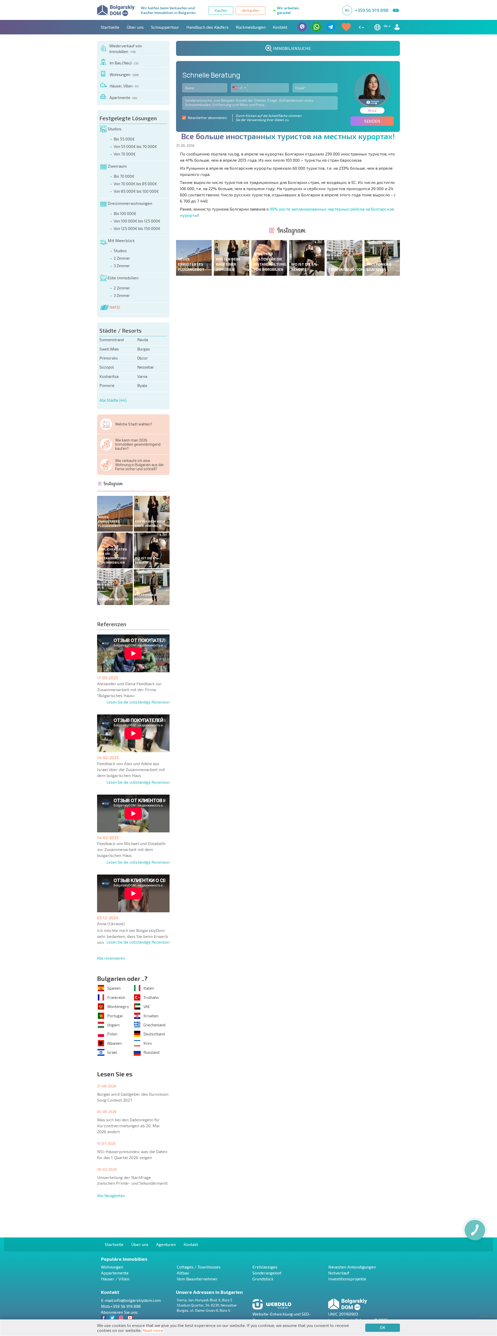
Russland (151, 1052)
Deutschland (154, 1034)
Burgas (143, 349)
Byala (142, 385)
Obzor (142, 358)
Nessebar (145, 367)
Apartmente (123, 97)
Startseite (110, 27)
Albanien (114, 1043)
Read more (153, 1330)
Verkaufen (250, 10)
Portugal (115, 1015)
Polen (112, 1034)
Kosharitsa (109, 376)
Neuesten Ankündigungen (352, 1266)
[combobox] (239, 87)
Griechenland (154, 1024)
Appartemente (115, 1272)
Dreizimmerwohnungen (130, 203)
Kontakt (280, 27)
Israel (112, 1052)
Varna (142, 376)
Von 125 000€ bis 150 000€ (137, 228)
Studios (114, 128)
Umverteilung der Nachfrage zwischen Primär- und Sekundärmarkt (132, 1180)
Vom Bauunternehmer (197, 1278)
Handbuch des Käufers (207, 27)
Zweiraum (117, 165)
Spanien (114, 988)
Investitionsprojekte (347, 1278)
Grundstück (262, 1278)
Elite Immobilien (122, 277)
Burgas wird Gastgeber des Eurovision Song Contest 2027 (133, 1097)
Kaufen (221, 10)
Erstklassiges (264, 1266)
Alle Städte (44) (113, 400)
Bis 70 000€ (124, 176)
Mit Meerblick (121, 240)
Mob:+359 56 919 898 (121, 1306)
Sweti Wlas (109, 349)
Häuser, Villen (123, 86)
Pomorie (106, 385)
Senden (372, 120)
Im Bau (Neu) (123, 63)
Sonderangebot (266, 1272)
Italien (148, 988)
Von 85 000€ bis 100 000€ (136, 191)
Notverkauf (338, 1272)
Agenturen (166, 1244)
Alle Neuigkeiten (111, 1195)
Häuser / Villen (115, 1278)
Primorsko (108, 358)
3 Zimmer (122, 265)
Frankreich (116, 997)
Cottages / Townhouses (199, 1266)
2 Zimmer (122, 258)
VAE (146, 1006)
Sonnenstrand (111, 339)
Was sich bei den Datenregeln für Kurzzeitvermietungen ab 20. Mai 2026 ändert (128, 1125)
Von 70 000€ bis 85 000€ (135, 183)
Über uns (135, 27)
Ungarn (113, 1024)
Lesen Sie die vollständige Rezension (138, 702)
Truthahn (151, 997)
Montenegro (118, 1006)
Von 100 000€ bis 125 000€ (137, 221)
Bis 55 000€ (124, 139)
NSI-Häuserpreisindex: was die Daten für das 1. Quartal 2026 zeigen (132, 1154)
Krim (147, 1043)
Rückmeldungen (251, 27)
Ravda (142, 339)
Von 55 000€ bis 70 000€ (135, 146)
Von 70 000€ (125, 154)
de (386, 26)
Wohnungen (123, 74)
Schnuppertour (165, 27)
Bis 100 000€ (125, 213)
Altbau (183, 1272)
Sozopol (106, 367)
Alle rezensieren (111, 958)
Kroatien (150, 1015)
